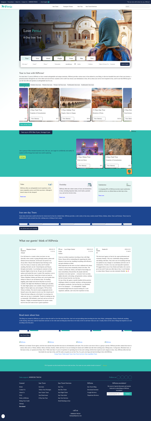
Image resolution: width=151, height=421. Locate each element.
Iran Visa (80, 6)
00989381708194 (35, 377)
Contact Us (24, 2)
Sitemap (21, 403)
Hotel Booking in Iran (64, 401)
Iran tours (41, 387)
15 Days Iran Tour (99, 110)
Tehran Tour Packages (45, 389)
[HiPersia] (13, 6)
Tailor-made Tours (67, 354)
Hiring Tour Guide (24, 401)
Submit (128, 394)
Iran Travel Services (91, 6)
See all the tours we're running (28, 228)
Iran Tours (55, 6)
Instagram (3, 2)
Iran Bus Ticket (62, 389)
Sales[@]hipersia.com (75, 415)
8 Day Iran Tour (43, 398)
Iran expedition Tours (91, 354)
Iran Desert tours (43, 395)
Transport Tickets (68, 6)
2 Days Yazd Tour (36, 110)
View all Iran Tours (25, 124)
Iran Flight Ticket (63, 392)
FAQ (20, 395)
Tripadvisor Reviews (93, 395)
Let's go (22, 157)
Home (21, 387)
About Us (17, 2)
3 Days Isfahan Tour (68, 110)
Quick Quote (125, 64)
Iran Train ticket (62, 395)
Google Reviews (92, 392)
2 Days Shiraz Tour (83, 157)
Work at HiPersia (24, 398)
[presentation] (129, 35)
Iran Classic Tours (44, 392)
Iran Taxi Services (63, 398)
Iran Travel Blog (24, 335)
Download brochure (92, 389)
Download (22, 406)
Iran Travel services (78, 354)
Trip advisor (11, 2)
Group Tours (57, 354)
